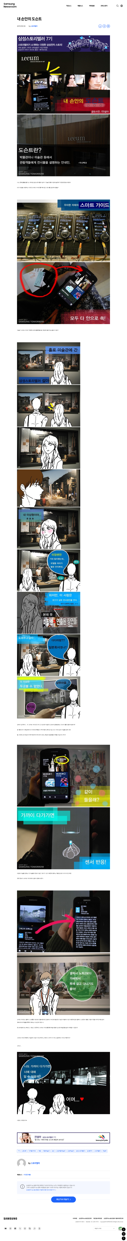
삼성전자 (89, 1151)
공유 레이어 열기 (104, 26)
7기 (19, 1151)
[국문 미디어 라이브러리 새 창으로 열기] (30, 1228)
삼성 (53, 1151)
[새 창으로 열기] (120, 1228)
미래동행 (91, 6)
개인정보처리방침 (97, 1218)
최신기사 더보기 (62, 1199)
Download (100, 26)
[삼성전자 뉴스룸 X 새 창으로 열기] (20, 1228)
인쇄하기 (108, 26)
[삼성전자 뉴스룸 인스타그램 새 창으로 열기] (10, 1228)
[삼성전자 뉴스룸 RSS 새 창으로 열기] (34, 1228)
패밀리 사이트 (98, 1228)
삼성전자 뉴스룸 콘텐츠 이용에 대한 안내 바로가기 (40, 1190)
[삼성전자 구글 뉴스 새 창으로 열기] (39, 1228)
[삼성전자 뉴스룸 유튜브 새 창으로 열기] (5, 1228)
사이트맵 (75, 1218)
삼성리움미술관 (60, 1151)
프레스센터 (104, 6)
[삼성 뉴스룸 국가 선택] (121, 5)
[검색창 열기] (117, 5)
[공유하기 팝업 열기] (124, 1234)
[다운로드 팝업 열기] (124, 1229)
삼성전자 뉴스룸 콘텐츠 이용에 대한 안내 (113, 1218)
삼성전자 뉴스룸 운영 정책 (85, 1218)
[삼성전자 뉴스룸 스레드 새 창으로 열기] (25, 1228)
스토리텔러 (34, 26)
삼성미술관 (70, 1151)
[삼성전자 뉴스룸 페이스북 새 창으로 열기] (15, 1228)
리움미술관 (46, 1151)
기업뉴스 (68, 6)
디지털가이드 (32, 1151)
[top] (124, 1238)
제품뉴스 (80, 6)
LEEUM (24, 1151)
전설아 (105, 1151)
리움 (39, 1151)
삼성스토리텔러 (80, 1151)
